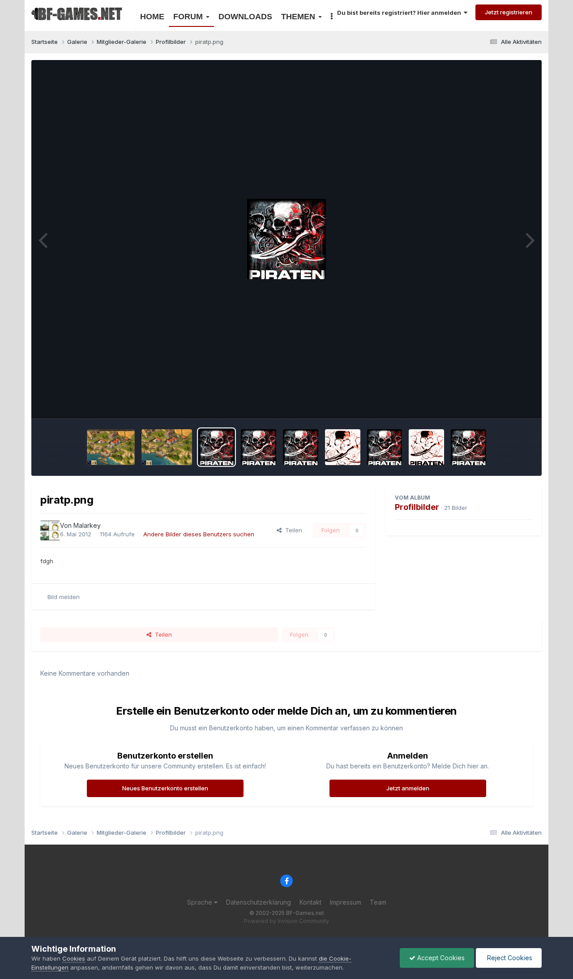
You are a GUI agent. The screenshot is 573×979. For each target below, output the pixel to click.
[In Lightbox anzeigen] (286, 239)
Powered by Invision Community (286, 921)
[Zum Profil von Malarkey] (50, 530)
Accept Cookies (440, 958)
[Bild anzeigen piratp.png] (216, 447)
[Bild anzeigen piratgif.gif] (300, 447)
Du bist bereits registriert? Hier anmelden (400, 12)
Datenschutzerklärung (258, 902)
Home (152, 16)
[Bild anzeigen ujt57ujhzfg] (111, 447)
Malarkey (87, 525)
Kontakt (310, 902)
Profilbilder (417, 507)
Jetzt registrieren (508, 12)
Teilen (292, 530)
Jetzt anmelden (407, 788)
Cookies (73, 958)
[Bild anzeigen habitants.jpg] (166, 447)
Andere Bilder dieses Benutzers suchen (198, 534)
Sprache (200, 902)
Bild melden (63, 596)
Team (378, 902)
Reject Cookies (508, 958)
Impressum (345, 902)
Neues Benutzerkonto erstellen (165, 788)
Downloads (245, 16)
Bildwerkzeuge (500, 401)
